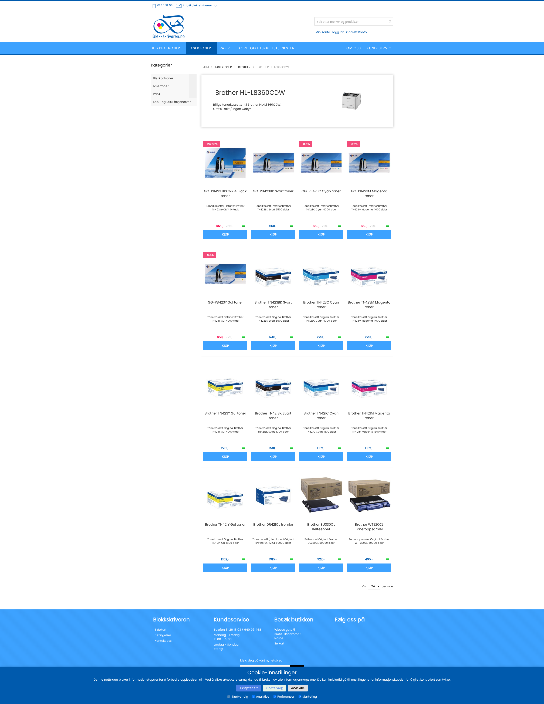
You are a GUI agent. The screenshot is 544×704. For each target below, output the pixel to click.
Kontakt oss (163, 641)
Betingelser (163, 635)
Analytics (262, 696)
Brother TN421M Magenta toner (369, 415)
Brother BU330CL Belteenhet (321, 527)
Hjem (205, 67)
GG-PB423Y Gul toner (225, 302)
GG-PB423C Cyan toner (321, 191)
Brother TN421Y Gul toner (225, 524)
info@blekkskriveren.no (200, 5)
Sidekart (160, 629)
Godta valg (274, 688)
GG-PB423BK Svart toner (273, 191)
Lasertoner (223, 67)
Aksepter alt (248, 688)
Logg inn (338, 32)
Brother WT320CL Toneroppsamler (369, 527)
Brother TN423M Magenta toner (369, 304)
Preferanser (285, 696)
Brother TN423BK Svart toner (273, 304)
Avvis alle (298, 688)
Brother (244, 67)
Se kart (279, 643)
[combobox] (353, 21)
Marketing (309, 696)
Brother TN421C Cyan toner (321, 415)
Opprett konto (356, 32)
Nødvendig (239, 696)
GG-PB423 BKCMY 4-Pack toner (225, 193)
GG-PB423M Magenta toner (369, 193)
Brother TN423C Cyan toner (321, 304)
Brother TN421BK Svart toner (273, 415)
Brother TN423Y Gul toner (225, 413)
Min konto (323, 32)
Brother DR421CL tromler (273, 524)
